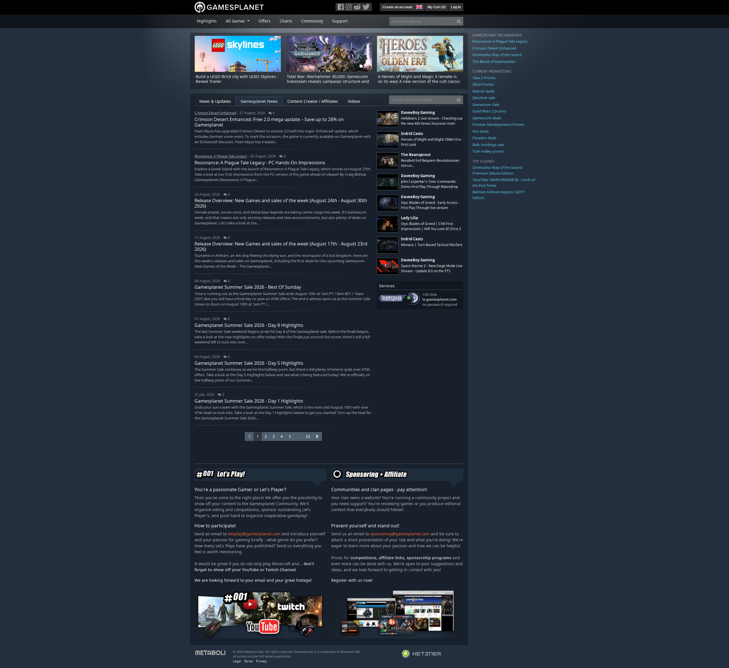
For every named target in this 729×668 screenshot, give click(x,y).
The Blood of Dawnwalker (493, 61)
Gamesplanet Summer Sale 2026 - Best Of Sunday (247, 287)
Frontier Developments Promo (498, 124)
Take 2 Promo (483, 77)
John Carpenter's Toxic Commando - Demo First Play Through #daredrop (429, 183)
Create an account (397, 7)
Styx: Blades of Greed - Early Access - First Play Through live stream (430, 205)
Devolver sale (483, 97)
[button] (418, 6)
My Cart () (437, 7)
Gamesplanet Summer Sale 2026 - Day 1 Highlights (248, 401)
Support (340, 21)
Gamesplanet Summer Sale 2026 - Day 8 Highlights (248, 325)
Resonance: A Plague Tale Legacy (500, 41)
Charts (286, 21)
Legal (237, 661)
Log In (456, 7)
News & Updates (215, 101)
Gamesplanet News (259, 101)
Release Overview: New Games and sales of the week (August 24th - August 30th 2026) (280, 203)
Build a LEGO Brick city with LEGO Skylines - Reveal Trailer (237, 79)
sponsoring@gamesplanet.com (400, 533)
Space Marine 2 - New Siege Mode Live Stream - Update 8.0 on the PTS (431, 268)
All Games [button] (236, 21)
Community (312, 21)
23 (308, 436)
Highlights (207, 21)
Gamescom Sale (485, 104)
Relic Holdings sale (488, 144)
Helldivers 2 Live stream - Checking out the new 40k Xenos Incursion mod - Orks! (431, 123)
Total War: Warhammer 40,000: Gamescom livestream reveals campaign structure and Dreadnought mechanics (328, 81)
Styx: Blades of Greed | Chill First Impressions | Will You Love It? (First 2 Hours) (431, 229)
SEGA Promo (483, 84)
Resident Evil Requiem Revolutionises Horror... (430, 162)
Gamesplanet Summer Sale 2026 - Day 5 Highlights (248, 363)
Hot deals (480, 131)
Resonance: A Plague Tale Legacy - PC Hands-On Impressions (259, 162)
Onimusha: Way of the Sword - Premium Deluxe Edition (498, 170)
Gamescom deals (486, 117)
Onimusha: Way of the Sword (497, 54)
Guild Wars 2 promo (489, 111)
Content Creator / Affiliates (312, 101)
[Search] (458, 21)
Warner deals (483, 91)
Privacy (261, 661)
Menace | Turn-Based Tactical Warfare (431, 245)
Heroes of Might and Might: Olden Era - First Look (432, 141)
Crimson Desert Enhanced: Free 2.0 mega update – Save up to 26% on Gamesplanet (269, 122)
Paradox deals (484, 137)
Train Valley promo (488, 151)
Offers (265, 21)
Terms (248, 661)
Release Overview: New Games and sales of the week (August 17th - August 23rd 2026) (280, 246)
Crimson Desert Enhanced (494, 48)
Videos (354, 101)
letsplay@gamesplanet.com (254, 533)
